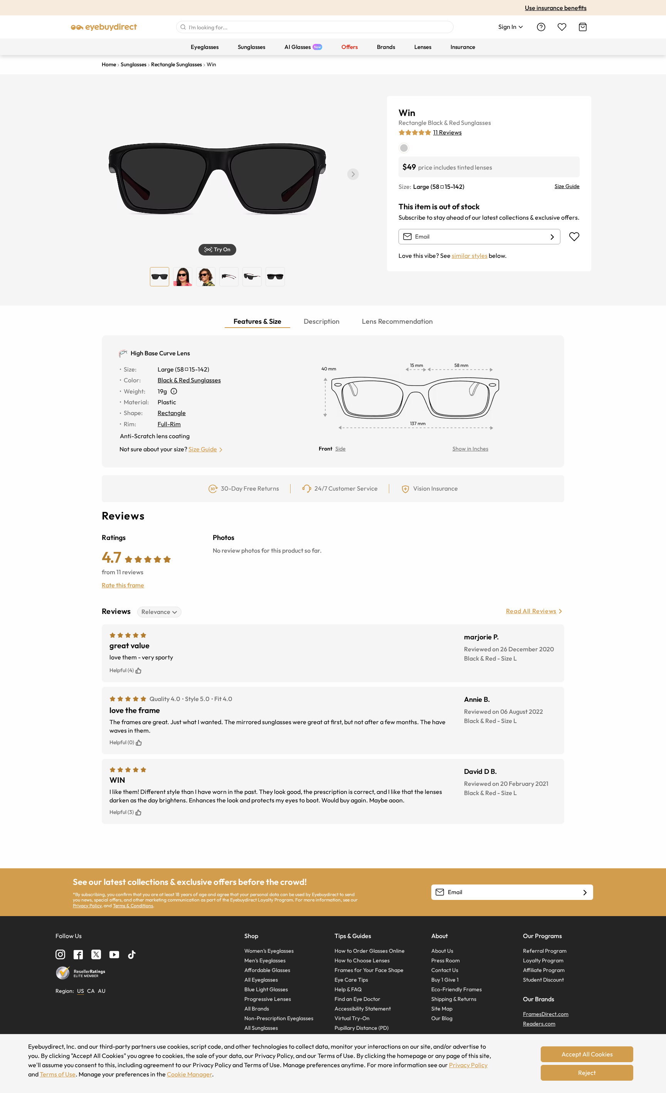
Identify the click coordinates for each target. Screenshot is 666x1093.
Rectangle (413, 122)
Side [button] (340, 448)
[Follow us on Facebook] (78, 954)
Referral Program (545, 950)
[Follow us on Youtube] (114, 954)
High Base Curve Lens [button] (160, 353)
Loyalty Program (543, 960)
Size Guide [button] (202, 449)
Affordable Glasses (267, 970)
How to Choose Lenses (362, 960)
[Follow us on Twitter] (96, 954)
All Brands (256, 1008)
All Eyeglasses (261, 979)
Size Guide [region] (567, 186)
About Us (442, 950)
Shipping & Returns (453, 998)
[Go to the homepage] (104, 27)
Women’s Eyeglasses (269, 950)
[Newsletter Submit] (585, 892)
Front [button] (325, 448)
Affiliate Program (544, 970)
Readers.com (539, 1023)
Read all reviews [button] (531, 611)
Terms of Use (58, 1074)
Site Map (441, 1008)
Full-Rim (169, 424)
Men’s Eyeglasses (265, 960)
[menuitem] (204, 47)
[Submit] (182, 27)
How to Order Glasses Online (370, 950)
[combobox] (315, 27)
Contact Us (444, 970)
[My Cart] (582, 27)
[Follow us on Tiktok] (132, 954)
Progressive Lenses (267, 998)
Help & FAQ (348, 989)
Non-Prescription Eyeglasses (278, 1018)
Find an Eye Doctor (357, 998)
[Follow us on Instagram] (60, 954)
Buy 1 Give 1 (445, 979)
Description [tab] (322, 321)
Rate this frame (123, 585)
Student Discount (543, 979)
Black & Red (444, 122)
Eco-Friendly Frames (456, 989)
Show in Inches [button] (470, 448)
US (80, 990)
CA (91, 990)
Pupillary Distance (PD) (361, 1027)
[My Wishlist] (562, 27)
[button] (353, 174)
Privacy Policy (87, 905)
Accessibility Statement (363, 1008)
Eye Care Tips (351, 979)
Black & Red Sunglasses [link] (189, 380)
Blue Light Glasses (266, 989)
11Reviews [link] (447, 132)
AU (102, 990)
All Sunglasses (261, 1027)
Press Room (445, 960)
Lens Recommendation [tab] (397, 321)
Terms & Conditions (133, 905)
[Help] (541, 27)
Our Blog (441, 1018)
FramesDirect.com (545, 1014)
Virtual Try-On (352, 1018)
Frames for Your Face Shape (369, 970)
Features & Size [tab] (257, 321)
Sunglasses (476, 122)
